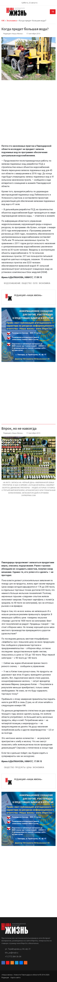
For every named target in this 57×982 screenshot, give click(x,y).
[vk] (21, 963)
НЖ (3, 20)
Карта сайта (15, 978)
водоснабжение (12, 283)
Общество (26, 283)
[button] (3, 12)
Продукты (20, 767)
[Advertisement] (28, 113)
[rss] (25, 963)
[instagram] (7, 963)
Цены (29, 767)
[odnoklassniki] (12, 963)
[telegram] (16, 963)
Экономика (11, 20)
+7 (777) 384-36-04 (13, 957)
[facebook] (3, 963)
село (35, 283)
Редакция (5, 978)
